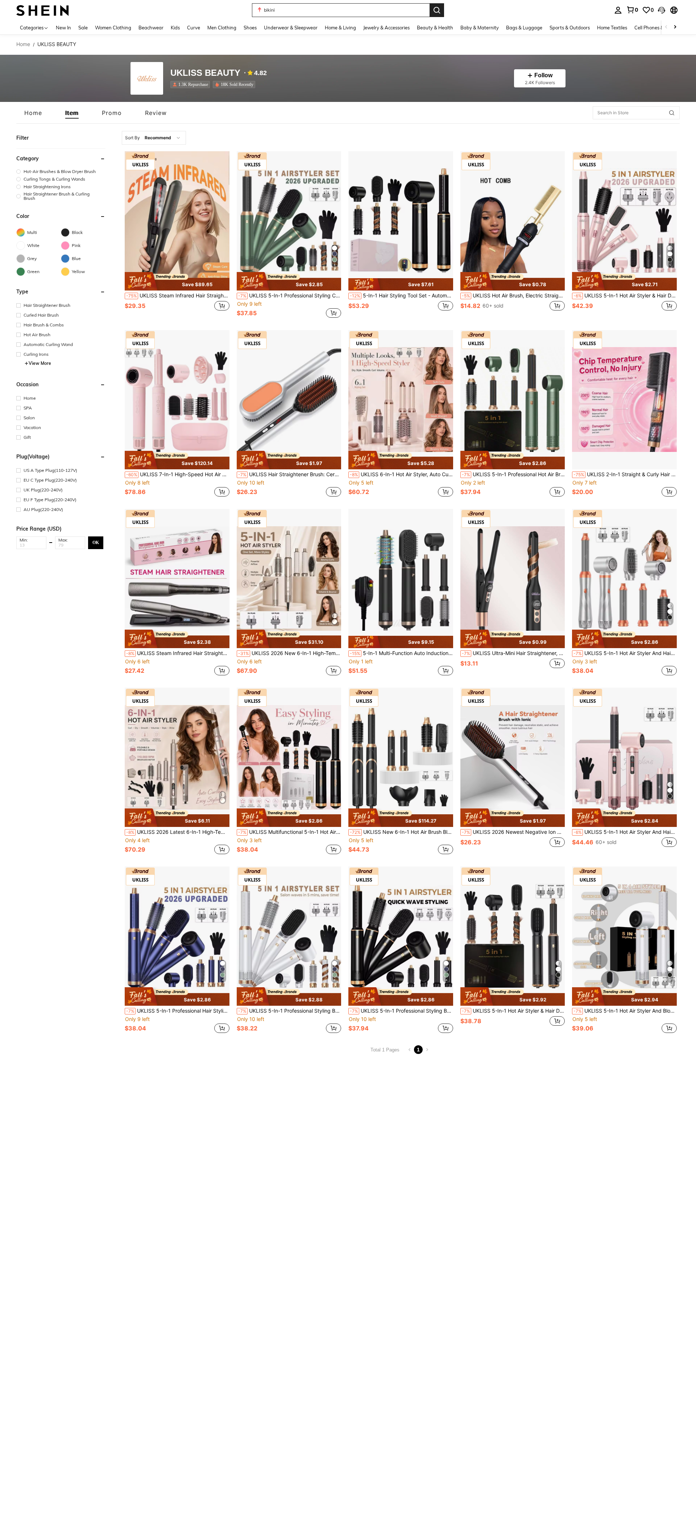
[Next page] (427, 1049)
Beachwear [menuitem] (150, 27)
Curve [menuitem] (193, 27)
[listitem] (191, 84)
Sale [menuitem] (83, 27)
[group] (60, 171)
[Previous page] (409, 1049)
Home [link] (23, 44)
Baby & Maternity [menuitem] (479, 27)
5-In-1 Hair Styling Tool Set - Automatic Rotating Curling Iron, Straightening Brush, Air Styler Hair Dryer (401, 295)
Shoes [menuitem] (250, 27)
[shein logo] (42, 10)
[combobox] (154, 137)
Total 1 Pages (384, 1050)
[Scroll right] (675, 27)
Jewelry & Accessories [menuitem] (386, 27)
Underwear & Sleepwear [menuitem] (291, 27)
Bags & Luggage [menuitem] (524, 27)
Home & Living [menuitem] (340, 27)
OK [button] (95, 542)
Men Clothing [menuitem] (221, 27)
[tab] (33, 112)
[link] (632, 9)
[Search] (437, 10)
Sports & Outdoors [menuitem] (570, 27)
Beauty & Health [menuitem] (435, 27)
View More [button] (40, 363)
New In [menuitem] (63, 27)
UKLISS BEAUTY (205, 73)
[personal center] (618, 10)
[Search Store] (671, 113)
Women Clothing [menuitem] (113, 27)
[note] (177, 281)
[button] (661, 10)
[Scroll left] (666, 27)
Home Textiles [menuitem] (612, 27)
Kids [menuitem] (175, 27)
